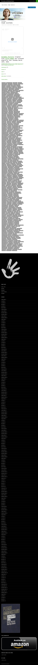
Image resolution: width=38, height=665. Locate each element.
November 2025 (3, 314)
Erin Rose (20, 133)
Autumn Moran (9, 99)
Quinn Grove (9, 216)
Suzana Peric (9, 238)
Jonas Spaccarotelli (18, 166)
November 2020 (3, 413)
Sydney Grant (14, 238)
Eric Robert (11, 133)
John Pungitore (4, 166)
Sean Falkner (21, 230)
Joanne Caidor (18, 163)
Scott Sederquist (9, 230)
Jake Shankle (16, 152)
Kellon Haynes (4, 176)
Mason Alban (11, 196)
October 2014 (3, 531)
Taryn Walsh (9, 239)
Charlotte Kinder (4, 113)
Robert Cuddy (10, 220)
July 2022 (2, 380)
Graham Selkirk (20, 142)
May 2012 (2, 579)
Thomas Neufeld (21, 241)
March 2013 (3, 562)
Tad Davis (19, 238)
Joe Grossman (14, 164)
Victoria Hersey (17, 247)
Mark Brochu (10, 194)
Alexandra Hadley (11, 88)
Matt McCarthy (19, 197)
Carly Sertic (10, 110)
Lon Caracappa (9, 187)
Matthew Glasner (12, 198)
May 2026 (2, 304)
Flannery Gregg (19, 135)
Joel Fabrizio (4, 165)
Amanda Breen (21, 90)
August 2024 (3, 339)
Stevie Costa (4, 238)
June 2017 (2, 481)
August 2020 (3, 418)
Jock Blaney (4, 164)
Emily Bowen (4, 131)
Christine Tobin (9, 114)
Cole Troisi (20, 114)
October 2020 (3, 415)
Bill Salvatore (9, 100)
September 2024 (3, 337)
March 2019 (3, 446)
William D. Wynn (10, 248)
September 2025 (3, 317)
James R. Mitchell (4, 154)
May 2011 (2, 599)
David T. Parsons (4, 124)
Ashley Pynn (4, 99)
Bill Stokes (14, 100)
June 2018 (2, 461)
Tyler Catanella (4, 247)
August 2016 (3, 498)
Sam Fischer (8, 226)
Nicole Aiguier (9, 209)
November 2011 (3, 589)
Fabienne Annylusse (5, 135)
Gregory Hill (20, 143)
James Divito (21, 152)
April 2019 (2, 445)
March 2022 (3, 387)
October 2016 (3, 494)
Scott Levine (4, 230)
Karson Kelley (4, 173)
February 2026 (3, 309)
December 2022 (3, 372)
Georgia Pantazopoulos (16, 141)
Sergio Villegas (16, 231)
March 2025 (3, 327)
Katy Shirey (4, 175)
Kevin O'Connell (15, 177)
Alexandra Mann (18, 88)
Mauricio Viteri (4, 199)
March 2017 (3, 486)
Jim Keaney (7, 163)
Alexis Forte (17, 89)
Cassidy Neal (11, 111)
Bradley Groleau (4, 102)
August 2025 (3, 319)
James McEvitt (16, 153)
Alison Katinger (4, 90)
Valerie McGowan (10, 247)
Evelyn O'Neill (18, 134)
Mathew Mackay (16, 196)
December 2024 (3, 332)
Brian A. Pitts (16, 103)
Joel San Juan (9, 165)
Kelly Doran (9, 176)
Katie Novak (8, 174)
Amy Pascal (3, 92)
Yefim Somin (4, 250)
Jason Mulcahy (16, 156)
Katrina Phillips (19, 174)
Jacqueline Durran (5, 152)
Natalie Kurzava (11, 206)
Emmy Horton (20, 131)
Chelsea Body (11, 113)
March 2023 (3, 367)
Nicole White (20, 209)
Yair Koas (20, 249)
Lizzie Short (4, 187)
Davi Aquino (9, 121)
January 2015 (3, 526)
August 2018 (3, 458)
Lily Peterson (14, 185)
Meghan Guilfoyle (16, 199)
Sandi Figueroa (8, 227)
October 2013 (3, 551)
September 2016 (3, 496)
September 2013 (3, 552)
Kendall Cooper (4, 177)
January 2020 (3, 430)
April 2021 (2, 405)
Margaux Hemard (4, 194)
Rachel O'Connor (4, 217)
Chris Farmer (4, 114)
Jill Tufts (3, 163)
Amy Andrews (13, 91)
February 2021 (3, 408)
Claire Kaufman (15, 114)
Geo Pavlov (3, 141)
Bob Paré (14, 101)
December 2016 (3, 491)
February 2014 (3, 544)
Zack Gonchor (14, 250)
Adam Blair (20, 82)
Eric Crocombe (17, 132)
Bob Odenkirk (10, 101)
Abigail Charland (9, 82)
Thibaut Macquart (17, 240)
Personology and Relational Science (7, 1)
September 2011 (3, 592)
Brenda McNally (4, 103)
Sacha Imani (4, 226)
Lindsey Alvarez (4, 186)
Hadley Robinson (10, 144)
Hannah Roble (21, 144)
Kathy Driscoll (16, 173)
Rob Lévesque (16, 219)
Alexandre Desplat (5, 89)
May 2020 (2, 423)
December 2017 (3, 471)
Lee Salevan (4, 184)
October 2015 (3, 511)
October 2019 (3, 435)
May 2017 (2, 483)
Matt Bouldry (14, 197)
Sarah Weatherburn (13, 228)
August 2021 (3, 398)
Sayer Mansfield (11, 229)
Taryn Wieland (15, 239)
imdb (2, 71)
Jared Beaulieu (10, 155)
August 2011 (3, 594)
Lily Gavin (3, 185)
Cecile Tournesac (16, 112)
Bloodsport (3, 290)
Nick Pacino (19, 208)
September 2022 (3, 377)
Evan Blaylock (12, 134)
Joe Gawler (9, 164)
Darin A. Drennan (15, 120)
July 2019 (2, 440)
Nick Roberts (4, 209)
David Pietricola (10, 123)
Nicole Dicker (15, 209)
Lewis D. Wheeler (14, 184)
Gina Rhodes (4, 142)
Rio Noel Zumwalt (9, 219)
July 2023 (2, 360)
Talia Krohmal (4, 239)
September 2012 (3, 572)
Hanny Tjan (3, 145)
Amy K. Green (18, 91)
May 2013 (2, 559)
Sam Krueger (18, 226)
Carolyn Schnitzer (5, 111)
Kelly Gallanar (15, 176)
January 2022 (3, 390)
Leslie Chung (9, 184)
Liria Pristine (10, 186)
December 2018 (3, 451)
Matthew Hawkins (18, 198)
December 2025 (3, 312)
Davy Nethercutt (10, 124)
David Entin (14, 122)
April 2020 (2, 425)
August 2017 (3, 478)
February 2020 (3, 428)
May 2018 (2, 463)
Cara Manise (16, 109)
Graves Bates (10, 143)
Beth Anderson (15, 99)
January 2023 (3, 370)
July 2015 (2, 516)
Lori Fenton (20, 187)
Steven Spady (18, 237)
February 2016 (3, 506)
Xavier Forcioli (15, 249)
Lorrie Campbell (10, 188)
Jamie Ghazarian (17, 154)
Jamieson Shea (4, 155)
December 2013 (3, 547)
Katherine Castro (10, 173)
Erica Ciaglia (16, 133)
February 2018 (3, 468)
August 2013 (3, 554)
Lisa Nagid (14, 186)
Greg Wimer (14, 143)
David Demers (9, 122)
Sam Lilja (3, 227)
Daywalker (2, 293)
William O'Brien (16, 248)
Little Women (19, 186)
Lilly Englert (20, 184)
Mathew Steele (4, 197)
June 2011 (2, 597)
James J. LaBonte (4, 153)
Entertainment (3, 21)
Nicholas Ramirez (4, 208)
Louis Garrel (16, 188)
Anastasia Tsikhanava (14, 92)
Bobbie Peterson (19, 101)
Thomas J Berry (10, 241)
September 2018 (3, 456)
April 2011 (2, 600)
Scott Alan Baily (17, 229)
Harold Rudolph (9, 145)
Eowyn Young (12, 132)
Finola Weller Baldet (12, 135)
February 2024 (3, 349)
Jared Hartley (15, 155)
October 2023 (3, 355)
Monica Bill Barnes (5, 205)
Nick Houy (10, 208)
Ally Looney (10, 90)
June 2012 (2, 577)
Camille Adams (11, 109)
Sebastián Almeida (10, 231)
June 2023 (2, 362)
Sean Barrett (16, 230)
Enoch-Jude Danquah (5, 132)
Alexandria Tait (11, 89)
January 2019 (3, 450)
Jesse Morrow (20, 162)
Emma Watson (14, 131)
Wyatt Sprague (9, 249)
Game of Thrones (4, 291)
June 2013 (2, 557)
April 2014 (2, 541)
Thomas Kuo (15, 241)
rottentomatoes (3, 67)
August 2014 (3, 534)
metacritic (3, 69)
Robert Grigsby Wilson (17, 220)
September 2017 (3, 476)
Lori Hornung (4, 188)
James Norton (21, 153)
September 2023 (3, 357)
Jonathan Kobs (10, 167)
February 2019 (3, 448)
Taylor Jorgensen (5, 240)
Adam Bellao (15, 82)
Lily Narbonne (8, 185)
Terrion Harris (11, 240)
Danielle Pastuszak (5, 120)
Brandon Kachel (17, 102)
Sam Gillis (13, 226)
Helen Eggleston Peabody (6, 146)
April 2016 (2, 504)
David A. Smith (14, 121)
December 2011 (3, 587)
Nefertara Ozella (5, 207)
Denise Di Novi (16, 124)
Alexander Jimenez (5, 88)
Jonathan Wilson (16, 167)
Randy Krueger (15, 217)
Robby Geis (20, 219)
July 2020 (2, 420)
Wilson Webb (4, 249)
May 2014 (2, 539)
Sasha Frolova (19, 228)
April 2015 (2, 521)
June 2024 (2, 342)
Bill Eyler (19, 99)
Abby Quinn (3, 82)
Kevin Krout (10, 177)
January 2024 (3, 350)
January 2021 (3, 410)
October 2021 (3, 395)
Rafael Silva (10, 217)
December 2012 (3, 567)
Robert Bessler (4, 220)
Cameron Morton (4, 109)
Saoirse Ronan (14, 227)
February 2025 (3, 329)
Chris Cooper (21, 113)
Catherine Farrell (17, 111)
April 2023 (2, 365)
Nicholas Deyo (19, 207)
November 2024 (3, 334)
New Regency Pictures (12, 207)
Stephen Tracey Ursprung (6, 237)
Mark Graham (10, 195)
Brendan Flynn (10, 103)
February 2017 (3, 488)
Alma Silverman (15, 90)
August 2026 (3, 299)
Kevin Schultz (21, 177)
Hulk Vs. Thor (3, 286)
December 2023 (3, 352)
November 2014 (3, 529)
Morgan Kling (11, 205)
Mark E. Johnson (4, 195)
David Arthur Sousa (20, 121)
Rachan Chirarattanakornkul (16, 216)
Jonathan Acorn (4, 167)
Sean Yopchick (4, 231)
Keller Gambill (20, 175)
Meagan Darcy (10, 199)
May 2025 (2, 324)
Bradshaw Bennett (11, 102)
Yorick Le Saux (9, 250)
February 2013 (3, 564)
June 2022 (2, 382)
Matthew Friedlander (5, 198)
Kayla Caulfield (9, 175)
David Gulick (19, 122)
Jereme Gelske (4, 162)
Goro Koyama (9, 142)
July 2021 (2, 400)
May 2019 (2, 443)
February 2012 (3, 584)
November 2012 (3, 569)
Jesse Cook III (15, 162)
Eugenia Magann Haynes (5, 134)
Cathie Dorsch (11, 112)
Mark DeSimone (16, 194)
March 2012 (3, 582)
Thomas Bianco (4, 241)
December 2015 (3, 509)
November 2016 (3, 493)
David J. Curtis (4, 123)
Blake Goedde (4, 101)
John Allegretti (15, 165)
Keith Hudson (15, 175)
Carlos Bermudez (4, 110)
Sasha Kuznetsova (5, 229)
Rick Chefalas (18, 218)
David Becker (4, 122)
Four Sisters (7, 23)
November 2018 (3, 453)
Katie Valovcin (14, 174)
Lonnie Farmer (15, 187)
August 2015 (3, 514)
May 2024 (2, 344)
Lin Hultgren (19, 185)
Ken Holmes (20, 176)
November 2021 (3, 393)
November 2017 (3, 473)
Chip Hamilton (16, 113)
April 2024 (2, 345)
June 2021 (2, 402)
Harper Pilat (15, 145)
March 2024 (3, 347)
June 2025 (2, 322)
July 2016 (2, 499)
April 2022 (2, 385)
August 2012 (3, 574)
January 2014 (3, 546)
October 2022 (3, 375)
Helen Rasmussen (13, 146)
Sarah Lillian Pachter (5, 228)
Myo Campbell (17, 205)
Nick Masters (15, 208)
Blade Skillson (19, 100)
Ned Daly (16, 206)
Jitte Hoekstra (13, 163)
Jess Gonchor (10, 162)
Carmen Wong (16, 110)
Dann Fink (10, 120)
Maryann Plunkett (5, 196)
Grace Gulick (14, 142)
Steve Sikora (13, 237)
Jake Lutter (11, 152)
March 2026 (3, 307)
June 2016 (2, 501)
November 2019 (3, 433)
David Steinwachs (16, 123)
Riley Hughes (4, 219)
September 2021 (3, 397)
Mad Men (2, 288)
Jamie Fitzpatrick (11, 154)
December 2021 (3, 392)
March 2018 (3, 466)
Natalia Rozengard (5, 206)
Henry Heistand (20, 146)
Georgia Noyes (9, 141)
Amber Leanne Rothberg (5, 91)
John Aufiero (21, 165)
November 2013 (3, 549)
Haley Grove (16, 144)
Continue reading (4, 79)
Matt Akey (9, 197)
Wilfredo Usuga (4, 248)
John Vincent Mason (11, 166)
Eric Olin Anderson (5, 133)
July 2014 (2, 536)
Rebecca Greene (4, 218)
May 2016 (2, 503)
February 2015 (3, 524)
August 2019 (3, 438)
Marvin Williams (16, 195)
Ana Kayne (8, 92)
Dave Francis (4, 121)
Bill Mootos (4, 100)
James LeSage (10, 153)
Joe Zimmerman (19, 164)
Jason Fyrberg (10, 156)
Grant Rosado (4, 143)
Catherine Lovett (4, 112)
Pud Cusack (4, 216)
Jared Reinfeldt (4, 156)
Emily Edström (9, 131)
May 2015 (2, 519)
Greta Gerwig (4, 144)
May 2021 (2, 403)
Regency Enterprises (11, 218)
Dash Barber (21, 120)
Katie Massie (4, 174)
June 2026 (2, 302)
